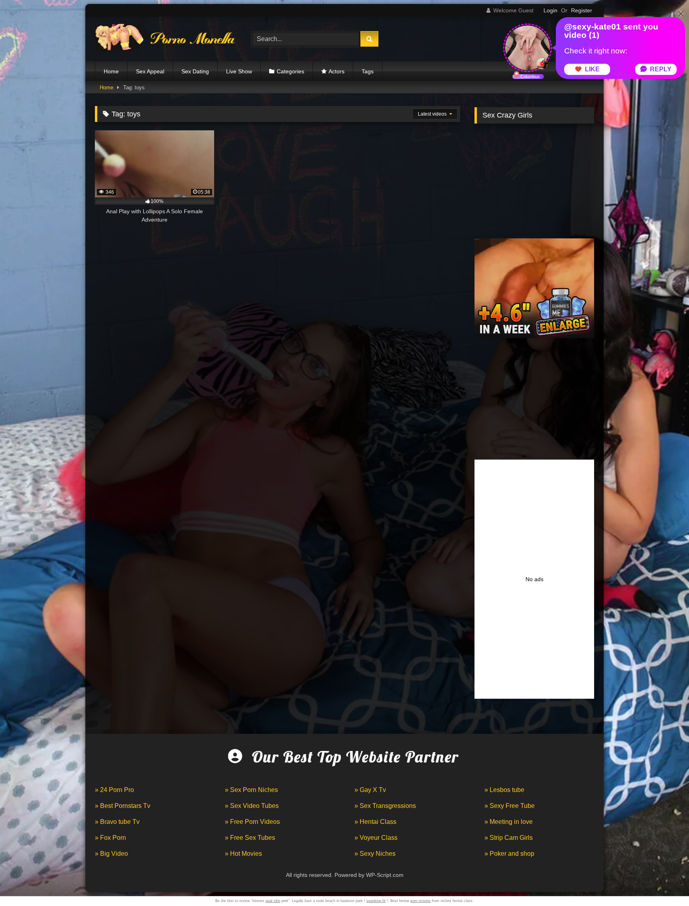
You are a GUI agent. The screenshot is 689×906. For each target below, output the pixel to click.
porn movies (420, 901)
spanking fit (376, 901)
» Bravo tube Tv (117, 821)
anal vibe (273, 901)
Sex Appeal (150, 71)
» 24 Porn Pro (114, 789)
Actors (336, 71)
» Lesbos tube (504, 789)
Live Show (239, 71)
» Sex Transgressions (385, 805)
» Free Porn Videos (252, 821)
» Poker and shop (509, 853)
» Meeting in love (508, 821)
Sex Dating (195, 71)
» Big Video (111, 853)
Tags (368, 71)
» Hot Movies (243, 853)
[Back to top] (664, 882)
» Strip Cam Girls (508, 837)
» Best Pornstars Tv (122, 805)
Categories (290, 71)
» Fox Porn (110, 837)
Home (111, 71)
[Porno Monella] (164, 39)
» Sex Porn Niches (251, 789)
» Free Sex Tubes (250, 837)
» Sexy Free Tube (509, 805)
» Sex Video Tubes (252, 805)
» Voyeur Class (376, 837)
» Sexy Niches (375, 853)
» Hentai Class (375, 821)
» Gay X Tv (370, 789)
